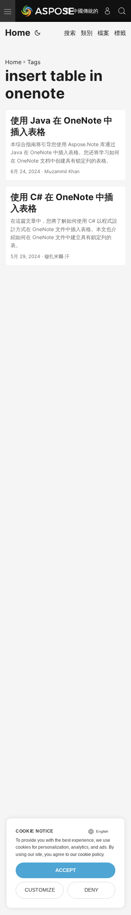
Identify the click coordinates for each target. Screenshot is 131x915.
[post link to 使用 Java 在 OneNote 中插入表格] (65, 145)
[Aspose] (48, 11)
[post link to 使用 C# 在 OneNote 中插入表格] (65, 225)
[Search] (122, 11)
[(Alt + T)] (37, 33)
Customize (40, 890)
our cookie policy (86, 854)
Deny (91, 890)
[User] (107, 11)
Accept (65, 870)
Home (17, 32)
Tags (33, 62)
